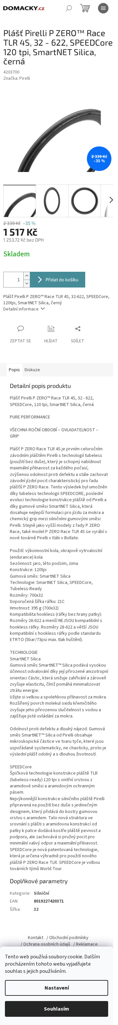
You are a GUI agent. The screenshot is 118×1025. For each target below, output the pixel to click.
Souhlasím (56, 1009)
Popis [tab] (14, 370)
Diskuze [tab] (32, 370)
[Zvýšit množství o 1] (26, 276)
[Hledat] (68, 8)
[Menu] (103, 8)
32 (36, 909)
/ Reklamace (85, 944)
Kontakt (35, 937)
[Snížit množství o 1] (26, 283)
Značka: (16, 78)
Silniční (41, 893)
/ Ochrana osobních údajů (45, 944)
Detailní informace (21, 309)
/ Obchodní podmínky (67, 937)
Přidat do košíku (62, 279)
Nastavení (57, 988)
